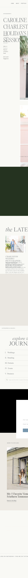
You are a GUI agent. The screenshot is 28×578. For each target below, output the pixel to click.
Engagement (7, 13)
